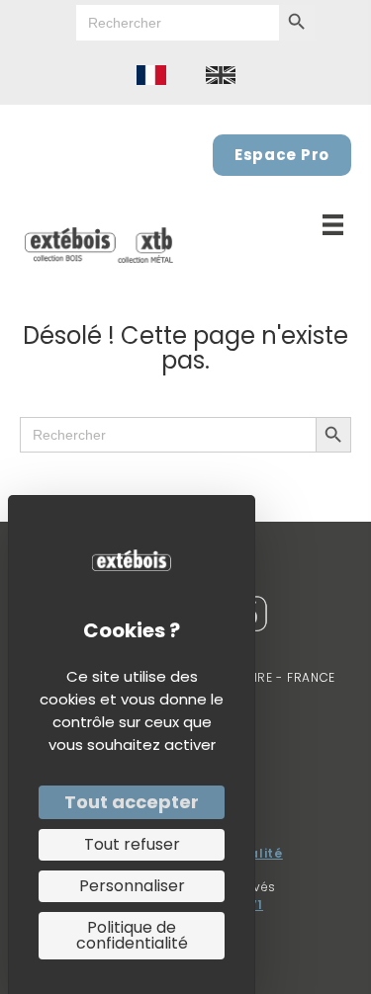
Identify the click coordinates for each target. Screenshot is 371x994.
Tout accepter (131, 801)
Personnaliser (132, 885)
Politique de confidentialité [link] (132, 935)
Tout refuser (132, 844)
